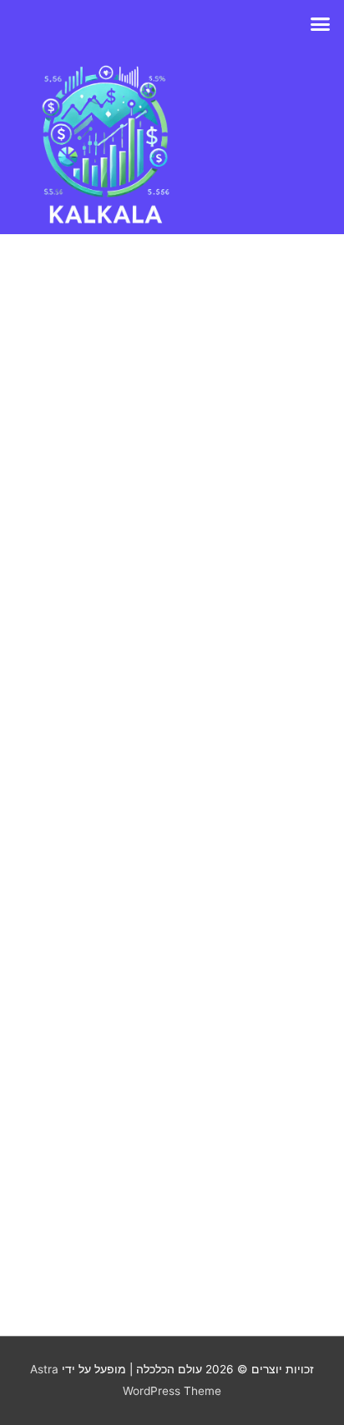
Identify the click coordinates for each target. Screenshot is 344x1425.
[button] (320, 24)
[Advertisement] (172, 764)
